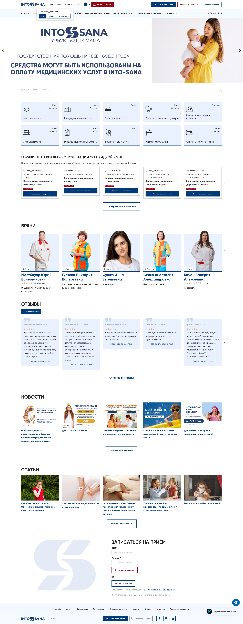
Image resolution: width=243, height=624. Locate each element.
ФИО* (114, 548)
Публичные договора (179, 609)
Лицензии (52, 619)
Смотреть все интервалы (121, 206)
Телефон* (116, 558)
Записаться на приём (40, 194)
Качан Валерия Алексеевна (197, 277)
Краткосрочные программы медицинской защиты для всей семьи (160, 434)
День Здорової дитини (74, 430)
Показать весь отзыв (40, 361)
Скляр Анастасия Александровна (158, 277)
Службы (57, 609)
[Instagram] (166, 618)
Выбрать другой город (59, 16)
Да (42, 16)
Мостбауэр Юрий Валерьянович (36, 277)
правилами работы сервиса (161, 590)
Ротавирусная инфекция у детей (202, 503)
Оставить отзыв (31, 311)
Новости (135, 609)
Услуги (69, 609)
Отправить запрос (124, 570)
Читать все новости (121, 450)
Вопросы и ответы (118, 609)
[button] (56, 4)
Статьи (147, 609)
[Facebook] (159, 618)
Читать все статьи (121, 523)
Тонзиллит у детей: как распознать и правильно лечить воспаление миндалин (161, 507)
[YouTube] (173, 618)
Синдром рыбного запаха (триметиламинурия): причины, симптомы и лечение (38, 507)
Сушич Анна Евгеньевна (113, 277)
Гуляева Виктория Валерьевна (77, 277)
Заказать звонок (123, 583)
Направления (82, 609)
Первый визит (99, 609)
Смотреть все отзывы (121, 377)
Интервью (160, 609)
